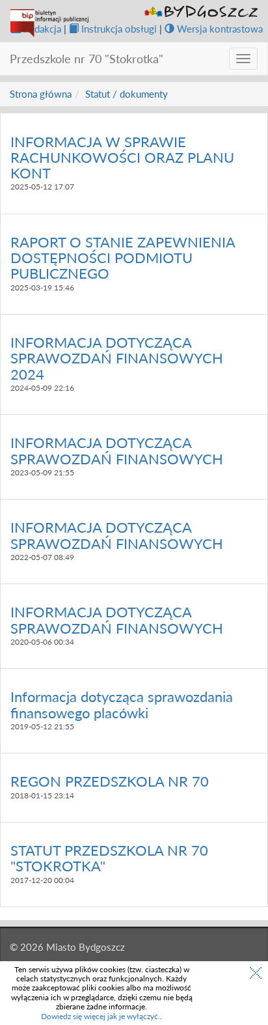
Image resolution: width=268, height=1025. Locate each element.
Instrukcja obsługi (119, 29)
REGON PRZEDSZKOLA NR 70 (109, 781)
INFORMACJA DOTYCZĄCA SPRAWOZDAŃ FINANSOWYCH (116, 450)
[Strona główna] (49, 23)
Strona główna (41, 94)
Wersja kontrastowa (220, 29)
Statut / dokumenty (126, 94)
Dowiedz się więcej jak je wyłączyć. (100, 1016)
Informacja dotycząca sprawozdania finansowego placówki (121, 704)
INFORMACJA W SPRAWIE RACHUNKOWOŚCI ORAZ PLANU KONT (122, 157)
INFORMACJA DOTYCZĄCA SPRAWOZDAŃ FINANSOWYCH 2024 (116, 357)
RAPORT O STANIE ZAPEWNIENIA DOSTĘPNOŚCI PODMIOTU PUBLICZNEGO (122, 257)
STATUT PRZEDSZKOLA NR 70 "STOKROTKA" (109, 858)
